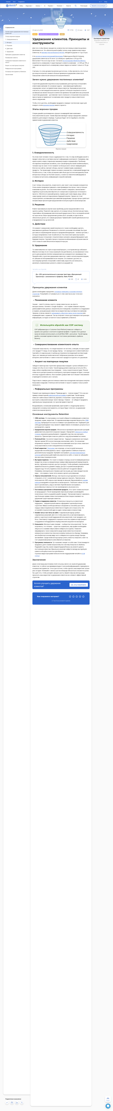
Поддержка (21, 1)
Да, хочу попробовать (78, 585)
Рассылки (50, 448)
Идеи (62, 34)
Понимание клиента (11, 58)
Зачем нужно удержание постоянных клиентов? (16, 32)
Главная (8, 1)
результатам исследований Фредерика (49, 56)
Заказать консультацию (98, 6)
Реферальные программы (13, 68)
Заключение (9, 74)
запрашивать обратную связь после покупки (67, 313)
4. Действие (9, 48)
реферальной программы (57, 395)
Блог (14, 1)
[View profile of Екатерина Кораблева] (101, 33)
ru (99, 1)
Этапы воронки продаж (12, 36)
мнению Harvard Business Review (53, 53)
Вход (105, 1)
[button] (108, 1106)
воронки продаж (49, 105)
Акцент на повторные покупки (14, 65)
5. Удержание (9, 52)
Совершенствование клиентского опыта (15, 61)
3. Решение (8, 45)
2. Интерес (8, 42)
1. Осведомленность (11, 39)
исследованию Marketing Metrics (74, 61)
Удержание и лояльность (48, 34)
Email (35, 34)
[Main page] (11, 6)
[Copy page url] (7, 1102)
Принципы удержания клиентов (15, 54)
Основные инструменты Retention (15, 71)
